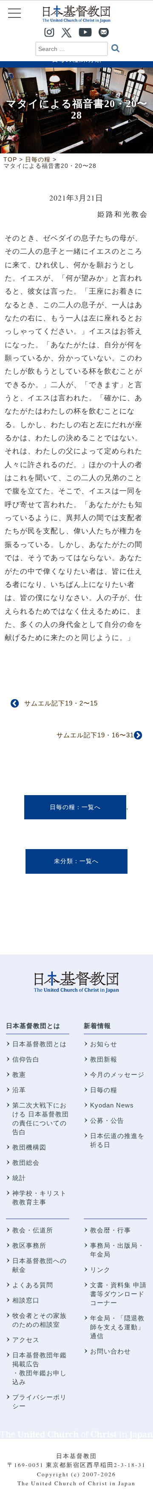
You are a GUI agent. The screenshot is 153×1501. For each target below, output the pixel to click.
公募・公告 (107, 1120)
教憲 (19, 1074)
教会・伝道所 (32, 1230)
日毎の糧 (62, 807)
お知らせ (103, 1044)
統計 (19, 1177)
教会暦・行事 (110, 1230)
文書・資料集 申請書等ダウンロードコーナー (118, 1293)
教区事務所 (29, 1245)
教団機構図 (29, 1147)
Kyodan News (112, 1105)
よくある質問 (32, 1285)
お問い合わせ (110, 1351)
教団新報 (103, 1059)
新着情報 (97, 1025)
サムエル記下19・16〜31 (95, 735)
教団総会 (26, 1162)
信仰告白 (26, 1059)
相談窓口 (26, 1300)
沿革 (19, 1089)
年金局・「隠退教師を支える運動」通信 (117, 1327)
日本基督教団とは (33, 1025)
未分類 (63, 861)
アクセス (26, 1339)
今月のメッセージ (117, 1074)
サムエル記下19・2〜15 (61, 703)
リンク (100, 1269)
